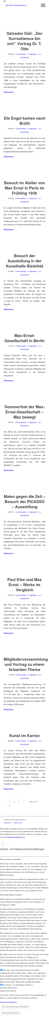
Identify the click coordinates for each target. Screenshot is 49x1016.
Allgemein (33, 54)
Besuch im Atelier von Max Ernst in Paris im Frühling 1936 (24, 188)
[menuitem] (7, 822)
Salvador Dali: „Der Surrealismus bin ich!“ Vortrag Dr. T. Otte (24, 40)
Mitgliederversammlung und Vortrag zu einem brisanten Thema (26, 664)
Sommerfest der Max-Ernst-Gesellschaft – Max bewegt (24, 412)
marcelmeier (24, 57)
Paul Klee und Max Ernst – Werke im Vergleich (24, 584)
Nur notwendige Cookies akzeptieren (15, 1006)
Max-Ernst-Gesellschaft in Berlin (24, 338)
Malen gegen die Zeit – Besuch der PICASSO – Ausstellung (24, 501)
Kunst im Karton (24, 735)
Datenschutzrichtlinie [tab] (8, 990)
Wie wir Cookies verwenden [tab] (10, 859)
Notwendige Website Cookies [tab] (11, 894)
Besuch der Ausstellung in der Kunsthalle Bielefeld (24, 261)
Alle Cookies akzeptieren (11, 1013)
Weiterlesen (9, 92)
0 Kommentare (21, 54)
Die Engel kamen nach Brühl (24, 120)
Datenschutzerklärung (14, 837)
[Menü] (41, 5)
